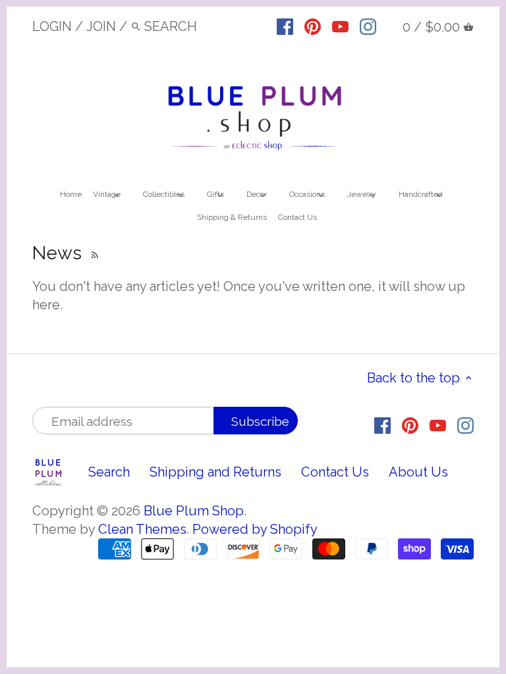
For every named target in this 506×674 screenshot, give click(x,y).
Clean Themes (142, 529)
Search (109, 472)
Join (101, 26)
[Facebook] (285, 25)
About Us (418, 472)
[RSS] (93, 253)
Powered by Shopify (255, 529)
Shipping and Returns (215, 472)
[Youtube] (340, 25)
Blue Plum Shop (194, 511)
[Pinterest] (312, 25)
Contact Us (335, 472)
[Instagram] (368, 25)
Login (52, 26)
